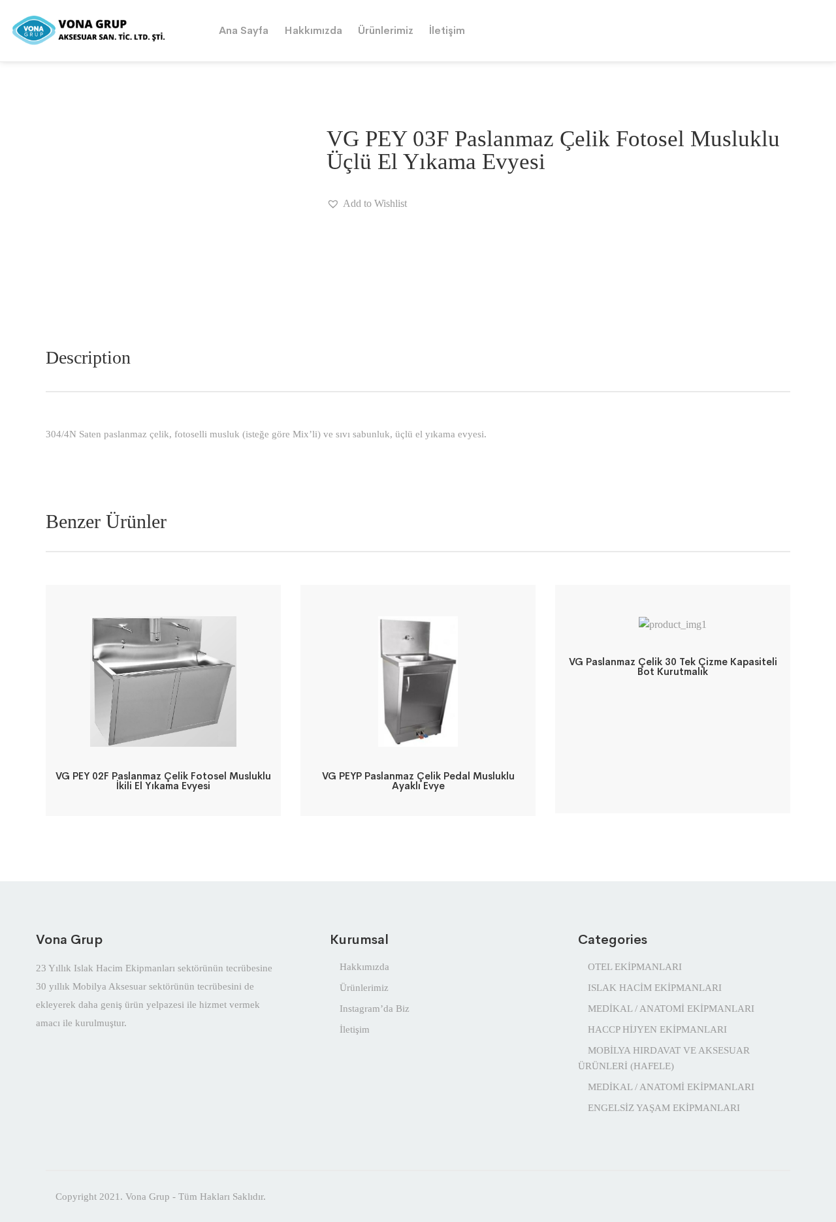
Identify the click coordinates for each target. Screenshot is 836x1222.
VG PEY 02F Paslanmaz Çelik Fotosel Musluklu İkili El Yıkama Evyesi (163, 781)
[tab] (88, 357)
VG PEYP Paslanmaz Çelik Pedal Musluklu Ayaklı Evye (418, 781)
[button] (367, 204)
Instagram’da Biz (375, 1008)
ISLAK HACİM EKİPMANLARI (655, 987)
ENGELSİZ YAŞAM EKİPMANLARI (664, 1108)
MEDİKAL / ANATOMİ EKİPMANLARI (671, 1008)
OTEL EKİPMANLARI (635, 967)
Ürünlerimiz (385, 30)
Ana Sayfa (243, 30)
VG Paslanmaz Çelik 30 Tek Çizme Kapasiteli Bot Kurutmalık (673, 666)
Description (88, 357)
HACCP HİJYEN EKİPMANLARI (657, 1029)
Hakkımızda (313, 30)
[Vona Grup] (104, 29)
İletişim (447, 30)
